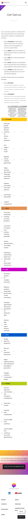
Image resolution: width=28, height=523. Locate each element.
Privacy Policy (4, 509)
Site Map (3, 499)
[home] (5, 2)
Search (17, 499)
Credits (3, 514)
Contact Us (4, 503)
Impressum (18, 503)
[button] (26, 2)
